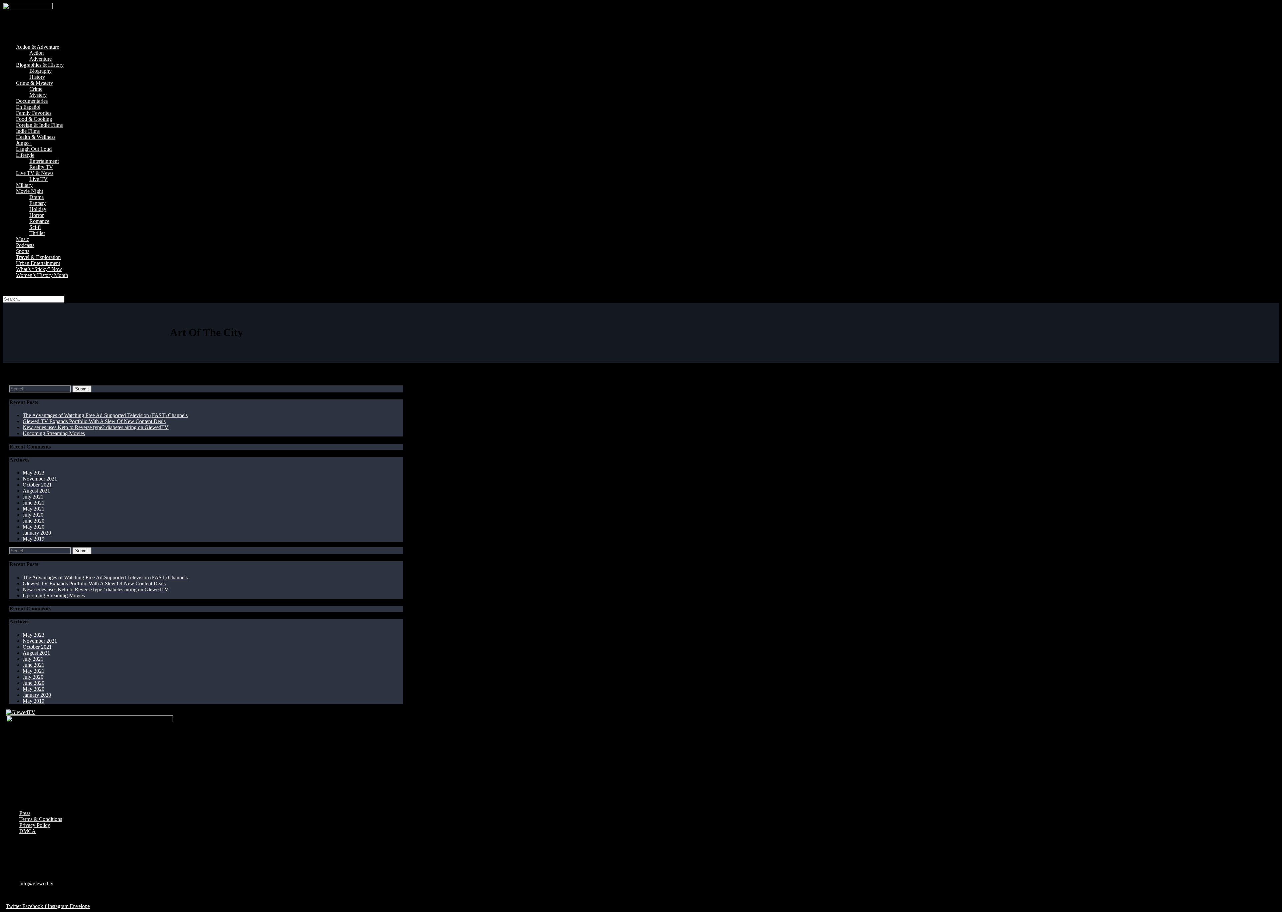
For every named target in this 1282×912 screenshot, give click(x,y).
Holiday (37, 209)
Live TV (38, 179)
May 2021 (33, 509)
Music (22, 239)
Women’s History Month (42, 275)
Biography (40, 71)
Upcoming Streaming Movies (54, 433)
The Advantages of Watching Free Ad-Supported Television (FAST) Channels (105, 415)
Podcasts (25, 245)
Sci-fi (35, 227)
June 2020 (33, 521)
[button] (641, 36)
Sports (22, 251)
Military (24, 185)
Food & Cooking (34, 119)
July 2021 (33, 497)
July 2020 (33, 515)
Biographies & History (40, 65)
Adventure (40, 59)
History (37, 77)
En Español (28, 107)
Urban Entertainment (38, 263)
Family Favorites (33, 113)
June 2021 (33, 503)
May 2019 (33, 539)
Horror (36, 215)
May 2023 (33, 473)
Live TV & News (34, 173)
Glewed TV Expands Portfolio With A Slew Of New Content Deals (94, 421)
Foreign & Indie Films (39, 125)
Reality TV (41, 167)
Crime (35, 89)
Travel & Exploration (38, 257)
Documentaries (32, 101)
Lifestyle (25, 155)
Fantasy (37, 203)
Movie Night (29, 191)
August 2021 (36, 491)
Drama (36, 197)
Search (10, 286)
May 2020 (33, 527)
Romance (39, 221)
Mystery (38, 95)
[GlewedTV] (20, 712)
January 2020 (37, 533)
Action (36, 53)
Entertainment (44, 161)
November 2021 (40, 479)
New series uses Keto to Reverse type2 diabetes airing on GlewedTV (96, 427)
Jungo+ (24, 143)
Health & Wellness (35, 137)
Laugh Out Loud (34, 149)
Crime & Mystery (34, 83)
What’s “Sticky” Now (39, 269)
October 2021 (37, 485)
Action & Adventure (37, 47)
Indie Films (28, 131)
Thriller (37, 233)
